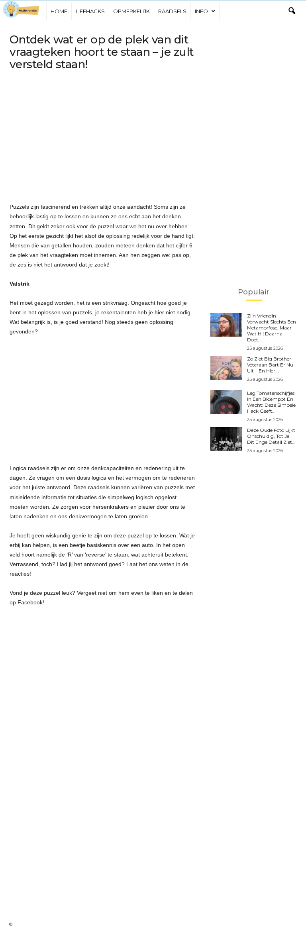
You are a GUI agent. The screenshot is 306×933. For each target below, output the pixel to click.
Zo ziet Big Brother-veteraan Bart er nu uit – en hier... (270, 365)
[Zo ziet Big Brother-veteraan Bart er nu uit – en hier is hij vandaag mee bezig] (226, 368)
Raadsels (172, 11)
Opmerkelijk (131, 11)
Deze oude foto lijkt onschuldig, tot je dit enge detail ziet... (271, 436)
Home (59, 11)
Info (201, 11)
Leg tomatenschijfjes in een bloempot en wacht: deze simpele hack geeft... (271, 402)
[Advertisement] (103, 138)
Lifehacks (90, 11)
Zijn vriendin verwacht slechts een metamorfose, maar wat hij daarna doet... (271, 328)
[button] (291, 11)
